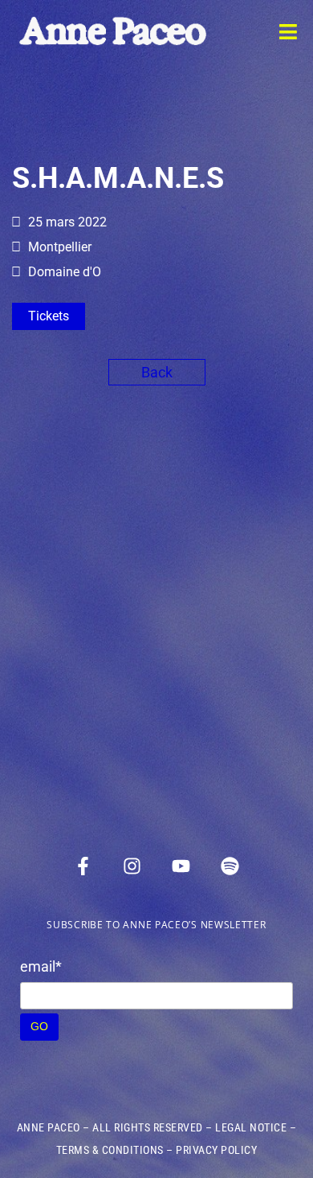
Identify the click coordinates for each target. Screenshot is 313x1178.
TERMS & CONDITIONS (110, 1149)
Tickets (48, 316)
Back (157, 372)
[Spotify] (230, 865)
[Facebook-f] (83, 865)
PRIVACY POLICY (216, 1149)
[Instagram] (132, 865)
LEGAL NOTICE (251, 1127)
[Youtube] (181, 865)
